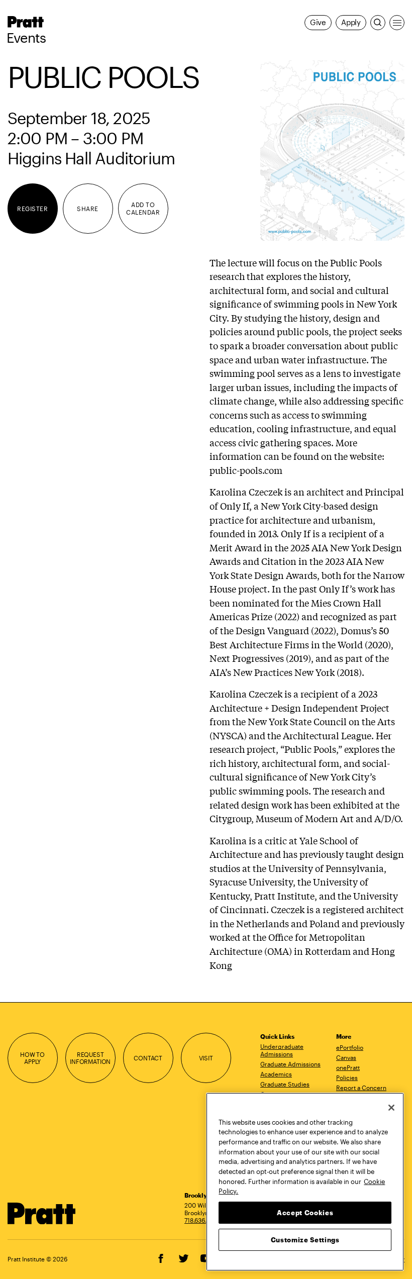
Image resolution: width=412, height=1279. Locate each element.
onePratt (348, 1067)
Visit (206, 1057)
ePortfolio (349, 1047)
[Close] (391, 1108)
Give (318, 22)
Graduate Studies (285, 1084)
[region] (305, 1182)
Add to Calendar (143, 208)
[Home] (42, 1213)
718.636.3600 (203, 1220)
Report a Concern (361, 1087)
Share (87, 208)
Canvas (346, 1057)
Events (26, 37)
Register (32, 208)
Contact (148, 1057)
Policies (347, 1077)
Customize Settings (305, 1240)
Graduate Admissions (290, 1063)
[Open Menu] (396, 22)
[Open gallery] (332, 150)
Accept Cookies (305, 1213)
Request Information (90, 1058)
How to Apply (32, 1058)
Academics (276, 1073)
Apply (351, 22)
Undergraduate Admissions (281, 1050)
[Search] (377, 22)
